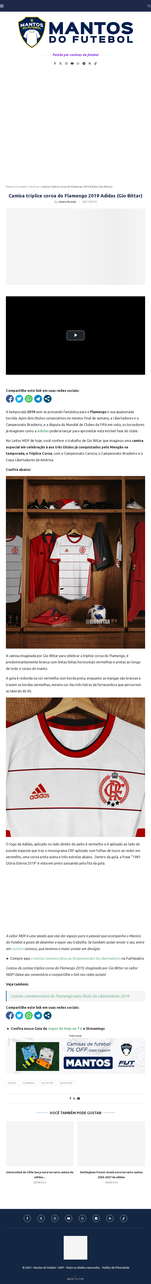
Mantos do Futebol (16, 186)
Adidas (12, 1083)
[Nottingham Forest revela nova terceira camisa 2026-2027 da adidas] (111, 1143)
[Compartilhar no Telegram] (38, 399)
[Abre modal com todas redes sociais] (48, 399)
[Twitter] (60, 63)
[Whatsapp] (78, 63)
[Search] (149, 6)
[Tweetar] (19, 399)
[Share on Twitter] (74, 1098)
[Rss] (90, 63)
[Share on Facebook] (70, 1098)
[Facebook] (55, 63)
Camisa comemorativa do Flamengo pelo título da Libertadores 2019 (70, 996)
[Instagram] (66, 63)
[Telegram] (84, 63)
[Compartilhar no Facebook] (10, 399)
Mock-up (34, 186)
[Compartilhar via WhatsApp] (29, 399)
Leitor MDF (66, 1083)
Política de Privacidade (115, 1267)
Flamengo (29, 1083)
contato (17, 949)
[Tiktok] (95, 63)
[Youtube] (72, 63)
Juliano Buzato (67, 201)
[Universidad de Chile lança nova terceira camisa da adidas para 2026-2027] (40, 1143)
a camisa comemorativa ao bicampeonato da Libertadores (76, 958)
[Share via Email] (78, 1098)
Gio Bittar (47, 1083)
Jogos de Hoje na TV (65, 1028)
